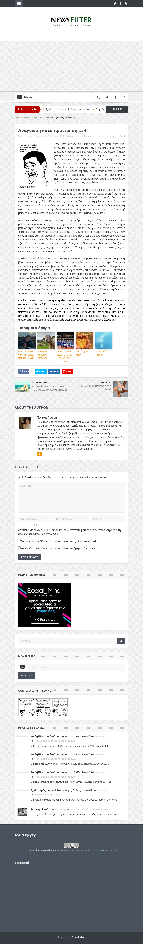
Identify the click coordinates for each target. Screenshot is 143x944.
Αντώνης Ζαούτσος (42, 809)
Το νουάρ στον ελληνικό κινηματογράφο (91, 809)
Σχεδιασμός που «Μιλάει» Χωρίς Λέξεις (50, 109)
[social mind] (44, 604)
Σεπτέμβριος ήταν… (82, 353)
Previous (41, 382)
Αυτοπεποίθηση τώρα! (47, 794)
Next (104, 382)
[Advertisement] (71, 66)
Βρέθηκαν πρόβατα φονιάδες (42, 354)
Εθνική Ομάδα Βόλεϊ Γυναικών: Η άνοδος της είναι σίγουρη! (65, 356)
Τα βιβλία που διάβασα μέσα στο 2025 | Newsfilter (63, 754)
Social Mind (78, 937)
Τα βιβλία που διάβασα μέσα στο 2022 (55, 758)
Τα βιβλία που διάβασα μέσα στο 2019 (55, 740)
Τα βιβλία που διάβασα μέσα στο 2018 (55, 776)
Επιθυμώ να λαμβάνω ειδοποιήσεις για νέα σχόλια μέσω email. (58, 541)
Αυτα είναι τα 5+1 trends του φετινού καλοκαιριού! (49, 388)
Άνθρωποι (73, 136)
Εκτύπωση (108, 136)
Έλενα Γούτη (35, 136)
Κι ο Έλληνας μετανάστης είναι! (94, 387)
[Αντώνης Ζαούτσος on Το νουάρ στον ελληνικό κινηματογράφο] (22, 811)
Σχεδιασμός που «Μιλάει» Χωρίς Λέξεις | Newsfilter (63, 790)
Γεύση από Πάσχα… (100, 353)
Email (122, 136)
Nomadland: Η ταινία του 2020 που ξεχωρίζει (26, 354)
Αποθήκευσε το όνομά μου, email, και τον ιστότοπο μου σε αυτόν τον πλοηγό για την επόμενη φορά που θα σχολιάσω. (70, 531)
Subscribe (26, 675)
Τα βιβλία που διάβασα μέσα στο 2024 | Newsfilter (63, 736)
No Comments (88, 136)
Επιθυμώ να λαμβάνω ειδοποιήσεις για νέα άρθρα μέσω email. (58, 548)
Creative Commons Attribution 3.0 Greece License (88, 850)
